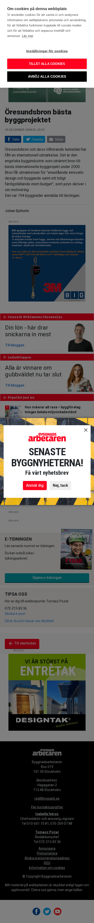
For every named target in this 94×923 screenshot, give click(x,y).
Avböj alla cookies (47, 76)
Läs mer (27, 36)
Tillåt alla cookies (47, 64)
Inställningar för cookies (47, 51)
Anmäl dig (35, 485)
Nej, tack (60, 485)
